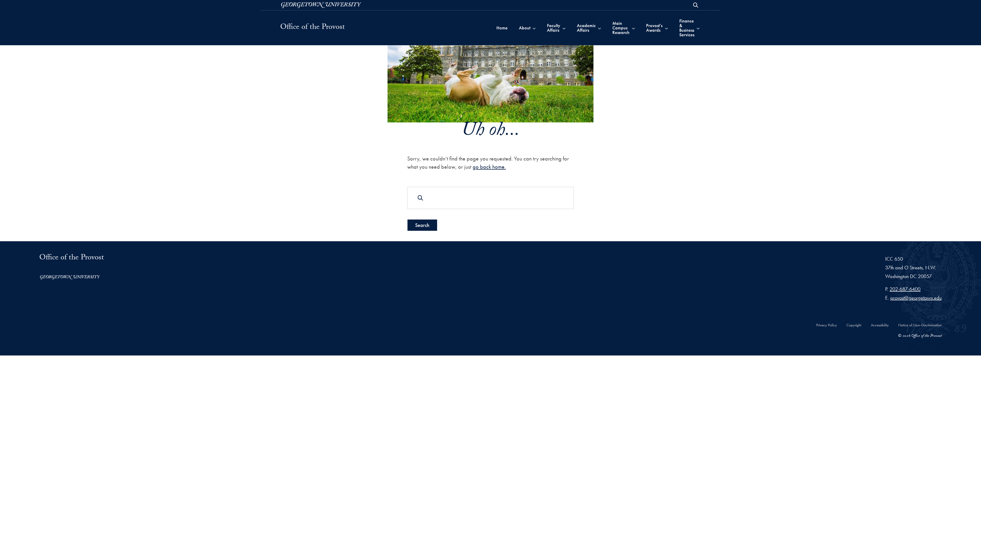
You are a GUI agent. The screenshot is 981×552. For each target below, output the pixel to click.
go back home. (489, 166)
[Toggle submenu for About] (534, 27)
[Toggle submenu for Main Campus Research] (633, 27)
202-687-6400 (905, 289)
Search (422, 225)
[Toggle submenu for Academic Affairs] (599, 27)
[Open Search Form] (696, 5)
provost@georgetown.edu (916, 297)
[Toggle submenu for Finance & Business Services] (698, 27)
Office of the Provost (312, 28)
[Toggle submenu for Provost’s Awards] (666, 27)
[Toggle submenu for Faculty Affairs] (564, 27)
